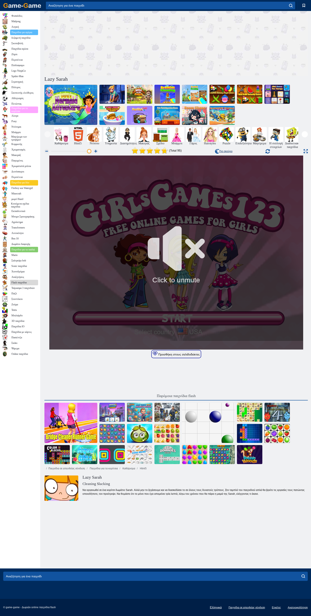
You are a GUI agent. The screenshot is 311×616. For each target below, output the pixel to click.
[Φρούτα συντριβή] (112, 433)
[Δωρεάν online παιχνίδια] (22, 5)
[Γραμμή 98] (208, 423)
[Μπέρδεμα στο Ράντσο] (139, 94)
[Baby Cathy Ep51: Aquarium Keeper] (139, 412)
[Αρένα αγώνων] (194, 454)
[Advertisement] (110, 42)
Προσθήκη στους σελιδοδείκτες (178, 354)
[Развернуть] (306, 151)
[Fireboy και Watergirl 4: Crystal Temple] (277, 412)
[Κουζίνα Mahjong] (139, 454)
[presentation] (47, 134)
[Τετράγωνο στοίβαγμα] (112, 454)
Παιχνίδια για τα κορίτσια (103, 468)
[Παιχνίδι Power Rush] (222, 115)
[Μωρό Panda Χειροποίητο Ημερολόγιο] (112, 115)
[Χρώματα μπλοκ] (57, 454)
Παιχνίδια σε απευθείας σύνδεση (66, 468)
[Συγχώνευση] (112, 94)
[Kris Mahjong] (249, 412)
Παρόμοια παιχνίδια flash (176, 396)
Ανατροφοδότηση (298, 607)
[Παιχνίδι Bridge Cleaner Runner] (70, 423)
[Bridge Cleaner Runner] (112, 412)
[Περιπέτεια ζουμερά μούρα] (139, 433)
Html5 (143, 468)
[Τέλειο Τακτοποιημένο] (139, 115)
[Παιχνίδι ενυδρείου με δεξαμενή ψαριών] (167, 115)
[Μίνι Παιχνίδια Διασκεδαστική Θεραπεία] (277, 94)
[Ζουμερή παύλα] (167, 433)
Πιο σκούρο (226, 151)
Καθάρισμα (128, 468)
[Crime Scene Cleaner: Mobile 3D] (167, 412)
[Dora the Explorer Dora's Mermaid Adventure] (70, 105)
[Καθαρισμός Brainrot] (167, 94)
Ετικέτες (276, 607)
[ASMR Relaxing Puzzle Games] (222, 94)
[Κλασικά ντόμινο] (167, 454)
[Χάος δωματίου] (194, 115)
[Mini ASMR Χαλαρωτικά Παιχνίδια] (249, 94)
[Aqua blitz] (84, 454)
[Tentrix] (249, 433)
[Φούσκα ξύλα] (249, 454)
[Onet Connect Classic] (277, 433)
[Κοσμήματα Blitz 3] (222, 454)
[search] (290, 5)
